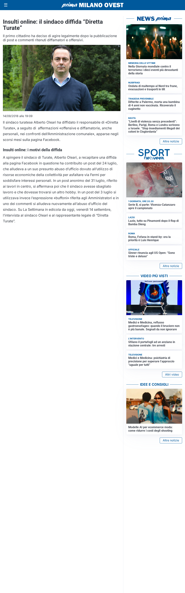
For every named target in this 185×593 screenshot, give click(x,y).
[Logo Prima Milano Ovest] (92, 5)
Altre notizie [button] (171, 141)
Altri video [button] (172, 374)
